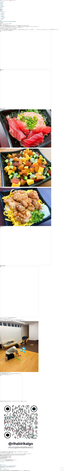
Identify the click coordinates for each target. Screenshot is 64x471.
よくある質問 (2, 6)
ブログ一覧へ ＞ (2, 461)
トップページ (2, 1)
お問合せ (1, 7)
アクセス (1, 4)
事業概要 (1, 5)
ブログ (1, 8)
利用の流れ (2, 3)
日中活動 (1, 2)
